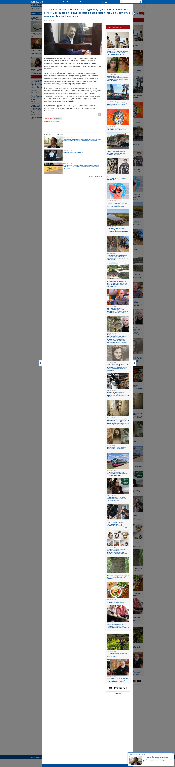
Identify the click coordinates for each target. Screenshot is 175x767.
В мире (69, 2)
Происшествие (84, 2)
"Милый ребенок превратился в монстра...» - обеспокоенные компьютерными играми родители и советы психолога (118, 627)
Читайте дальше (94, 176)
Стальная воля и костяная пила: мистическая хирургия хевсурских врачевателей (117, 178)
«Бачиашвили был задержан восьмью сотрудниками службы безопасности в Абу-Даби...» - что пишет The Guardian (157, 759)
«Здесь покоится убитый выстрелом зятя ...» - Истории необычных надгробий (118, 577)
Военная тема (75, 2)
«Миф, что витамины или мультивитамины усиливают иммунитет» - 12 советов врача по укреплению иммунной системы (117, 310)
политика (53, 2)
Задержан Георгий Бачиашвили (73, 152)
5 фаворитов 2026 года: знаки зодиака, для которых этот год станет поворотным (116, 499)
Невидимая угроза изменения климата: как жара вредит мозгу (116, 128)
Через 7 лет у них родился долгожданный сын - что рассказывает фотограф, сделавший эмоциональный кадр (117, 525)
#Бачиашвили (57, 118)
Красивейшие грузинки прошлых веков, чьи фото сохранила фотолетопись (116, 448)
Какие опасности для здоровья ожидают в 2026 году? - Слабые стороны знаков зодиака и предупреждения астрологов (117, 204)
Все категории (100, 2)
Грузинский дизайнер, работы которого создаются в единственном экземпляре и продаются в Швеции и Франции (117, 551)
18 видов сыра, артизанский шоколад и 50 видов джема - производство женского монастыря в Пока (118, 395)
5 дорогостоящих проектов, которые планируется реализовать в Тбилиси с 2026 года (117, 473)
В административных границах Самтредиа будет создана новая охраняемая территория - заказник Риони (117, 231)
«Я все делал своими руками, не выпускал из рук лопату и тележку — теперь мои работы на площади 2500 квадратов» (118, 284)
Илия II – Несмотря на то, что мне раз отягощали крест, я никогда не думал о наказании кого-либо (117, 680)
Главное (47, 2)
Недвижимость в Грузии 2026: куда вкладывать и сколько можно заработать (117, 104)
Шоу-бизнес (92, 2)
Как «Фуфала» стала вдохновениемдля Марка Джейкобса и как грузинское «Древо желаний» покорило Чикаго (118, 78)
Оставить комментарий (52, 121)
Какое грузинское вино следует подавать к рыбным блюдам (116, 601)
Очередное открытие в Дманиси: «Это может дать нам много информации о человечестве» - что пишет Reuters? (118, 257)
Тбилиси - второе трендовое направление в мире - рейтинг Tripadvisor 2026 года (116, 153)
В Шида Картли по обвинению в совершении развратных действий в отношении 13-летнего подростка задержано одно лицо (81, 166)
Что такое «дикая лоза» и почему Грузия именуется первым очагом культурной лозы (117, 655)
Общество (59, 2)
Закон (64, 2)
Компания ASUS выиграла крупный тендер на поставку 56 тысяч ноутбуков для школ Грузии (117, 52)
